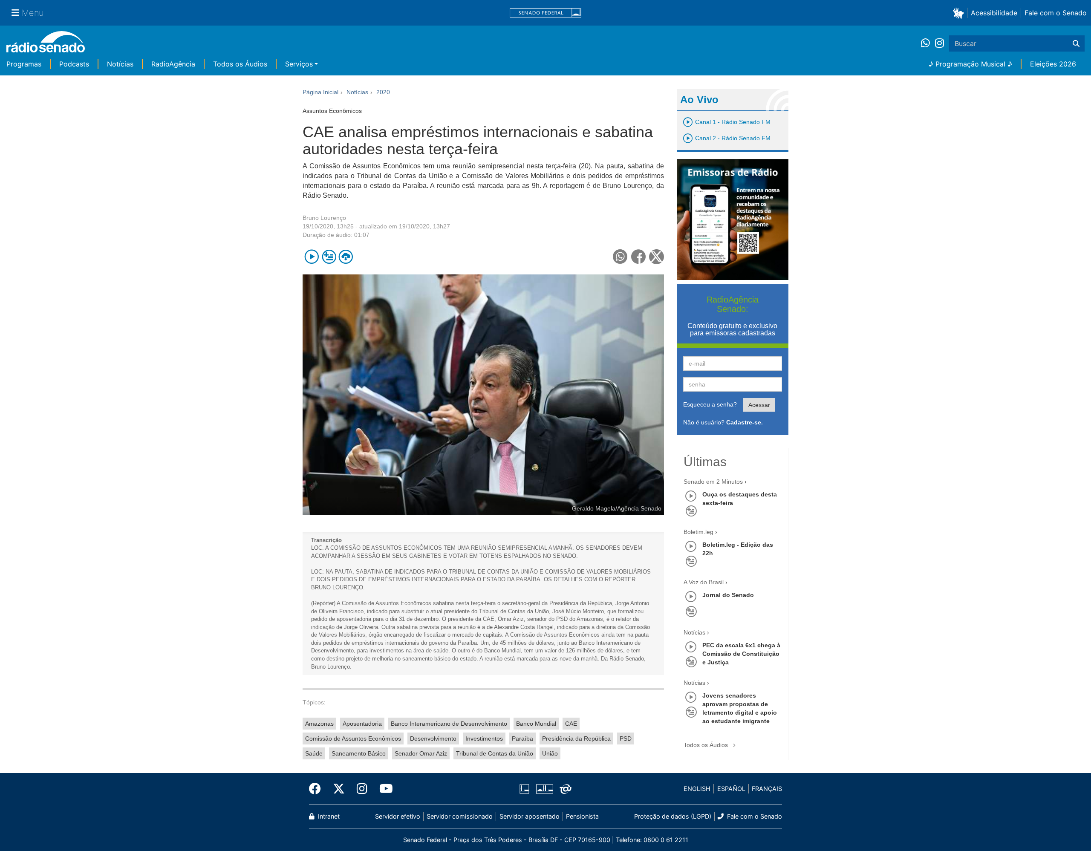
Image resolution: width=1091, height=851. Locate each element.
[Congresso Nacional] (544, 789)
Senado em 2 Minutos (713, 481)
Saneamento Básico (359, 753)
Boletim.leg (698, 531)
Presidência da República (576, 738)
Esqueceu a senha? (710, 404)
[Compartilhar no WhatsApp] (620, 257)
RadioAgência (173, 64)
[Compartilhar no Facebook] (639, 257)
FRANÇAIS (767, 788)
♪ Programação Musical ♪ (970, 64)
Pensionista (582, 816)
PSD (626, 738)
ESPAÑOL (731, 788)
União (550, 753)
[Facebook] (318, 789)
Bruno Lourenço (324, 217)
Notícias (120, 64)
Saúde (314, 753)
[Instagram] (939, 43)
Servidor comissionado (460, 816)
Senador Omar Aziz (421, 753)
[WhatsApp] (928, 43)
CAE (571, 723)
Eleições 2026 (1053, 64)
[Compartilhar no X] (656, 256)
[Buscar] (1076, 43)
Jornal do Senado (728, 594)
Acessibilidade (994, 13)
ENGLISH (697, 788)
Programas (23, 64)
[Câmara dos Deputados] (526, 789)
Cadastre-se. (744, 422)
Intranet (328, 816)
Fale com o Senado (1056, 13)
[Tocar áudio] (312, 257)
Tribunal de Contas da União (494, 753)
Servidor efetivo (397, 816)
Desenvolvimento (433, 738)
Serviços (299, 64)
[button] (960, 12)
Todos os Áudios (240, 64)
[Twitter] (339, 789)
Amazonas (319, 723)
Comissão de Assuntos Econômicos (353, 738)
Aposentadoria (362, 723)
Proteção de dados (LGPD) (672, 816)
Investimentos (484, 738)
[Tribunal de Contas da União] (564, 789)
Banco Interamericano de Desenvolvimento (449, 723)
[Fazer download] (346, 257)
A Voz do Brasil (704, 582)
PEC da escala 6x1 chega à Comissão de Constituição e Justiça (741, 654)
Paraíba (522, 738)
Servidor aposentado (529, 816)
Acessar (759, 404)
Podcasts (74, 64)
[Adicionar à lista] (329, 257)
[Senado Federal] (545, 13)
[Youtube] (383, 789)
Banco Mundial (536, 723)
